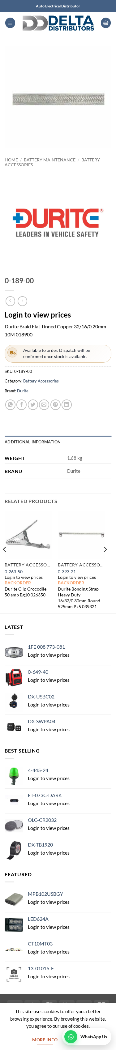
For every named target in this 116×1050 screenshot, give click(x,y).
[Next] (105, 562)
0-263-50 (14, 571)
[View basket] (106, 23)
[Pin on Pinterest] (55, 404)
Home (11, 159)
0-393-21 (67, 571)
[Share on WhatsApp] (10, 404)
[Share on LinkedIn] (67, 404)
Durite (22, 390)
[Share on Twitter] (33, 404)
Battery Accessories (41, 380)
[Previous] (5, 562)
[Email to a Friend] (44, 404)
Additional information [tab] (33, 441)
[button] (10, 23)
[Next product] (10, 301)
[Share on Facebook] (21, 404)
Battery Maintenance (49, 159)
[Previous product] (22, 301)
